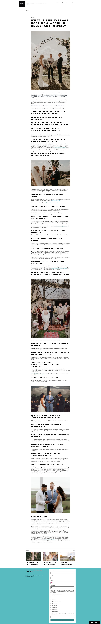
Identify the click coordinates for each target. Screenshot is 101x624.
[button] (58, 3)
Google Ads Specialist (32, 584)
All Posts (27, 10)
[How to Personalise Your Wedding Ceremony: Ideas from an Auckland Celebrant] (67, 556)
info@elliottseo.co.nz (33, 581)
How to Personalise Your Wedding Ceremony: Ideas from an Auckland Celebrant (67, 563)
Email (51, 575)
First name (52, 570)
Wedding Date (52, 585)
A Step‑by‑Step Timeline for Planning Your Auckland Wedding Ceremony (33, 563)
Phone (51, 580)
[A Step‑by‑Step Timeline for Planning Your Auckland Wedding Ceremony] (33, 556)
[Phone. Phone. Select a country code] (52, 582)
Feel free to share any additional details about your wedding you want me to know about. (62, 614)
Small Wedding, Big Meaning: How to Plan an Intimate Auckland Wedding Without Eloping (50, 563)
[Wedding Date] (51, 587)
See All (74, 550)
